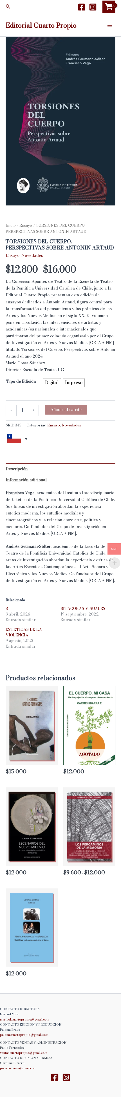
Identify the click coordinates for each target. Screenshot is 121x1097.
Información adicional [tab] (26, 480)
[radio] (52, 382)
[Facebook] (82, 7)
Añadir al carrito (66, 409)
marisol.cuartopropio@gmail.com (24, 1019)
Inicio (11, 225)
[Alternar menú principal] (109, 25)
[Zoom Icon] (60, 121)
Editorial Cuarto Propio (41, 25)
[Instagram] (93, 7)
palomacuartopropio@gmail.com (24, 1034)
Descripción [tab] (17, 469)
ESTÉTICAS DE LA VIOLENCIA (24, 632)
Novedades (32, 255)
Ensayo (25, 225)
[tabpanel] (60, 121)
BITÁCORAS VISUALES (82, 608)
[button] (8, 7)
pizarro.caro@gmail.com (18, 1068)
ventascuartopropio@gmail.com (23, 1052)
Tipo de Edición (21, 381)
